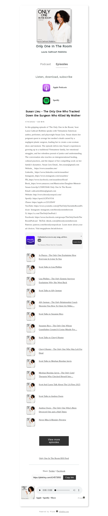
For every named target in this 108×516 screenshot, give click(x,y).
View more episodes (54, 441)
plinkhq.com (64, 512)
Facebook (61, 471)
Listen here (77, 242)
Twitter (52, 471)
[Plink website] (57, 511)
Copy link (69, 477)
